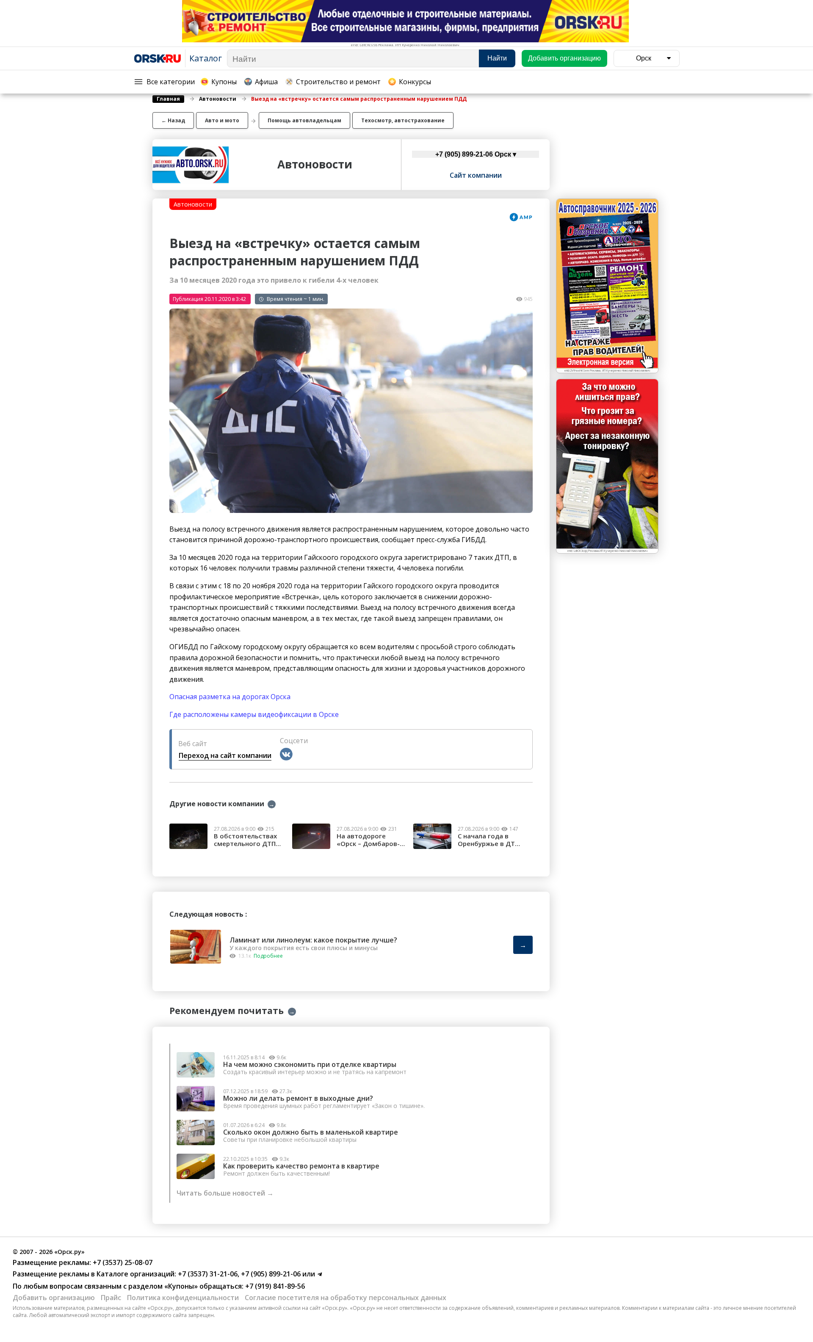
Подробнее (268, 955)
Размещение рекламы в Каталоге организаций (93, 1274)
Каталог (205, 58)
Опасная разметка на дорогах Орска (229, 696)
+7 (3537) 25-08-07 (121, 1262)
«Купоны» (181, 1286)
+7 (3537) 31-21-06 (207, 1274)
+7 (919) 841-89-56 (274, 1286)
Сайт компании (476, 175)
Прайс (111, 1297)
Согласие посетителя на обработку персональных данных (345, 1297)
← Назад (173, 120)
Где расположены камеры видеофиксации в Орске (254, 714)
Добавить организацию (54, 1297)
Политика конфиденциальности (183, 1297)
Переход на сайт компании (225, 755)
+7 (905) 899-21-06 (270, 1274)
